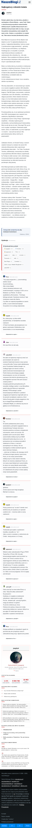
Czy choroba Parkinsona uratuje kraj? (13, 690)
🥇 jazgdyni (8, 248)
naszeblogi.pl (18, 783)
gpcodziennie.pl (6, 786)
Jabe (14, 255)
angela (7, 255)
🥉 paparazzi (8, 252)
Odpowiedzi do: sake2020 (12, 410)
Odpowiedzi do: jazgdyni (11, 496)
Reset (27, 825)
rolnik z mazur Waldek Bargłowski (13, 264)
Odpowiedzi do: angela (11, 334)
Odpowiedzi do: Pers (10, 638)
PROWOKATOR (7, 729)
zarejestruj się (15, 230)
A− (20, 825)
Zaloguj (5, 230)
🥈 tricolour (19, 248)
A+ (12, 825)
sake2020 (7, 267)
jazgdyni (9, 12)
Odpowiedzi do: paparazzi (12, 578)
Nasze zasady (5, 816)
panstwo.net (15, 781)
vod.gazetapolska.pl (7, 783)
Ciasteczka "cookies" (7, 819)
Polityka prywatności (7, 821)
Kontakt (3, 813)
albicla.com (24, 786)
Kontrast (4, 825)
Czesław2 (17, 261)
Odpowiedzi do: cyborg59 (12, 618)
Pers (18, 252)
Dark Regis (8, 261)
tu (14, 794)
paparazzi (9, 549)
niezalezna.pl (19, 779)
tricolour (8, 419)
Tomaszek (7, 258)
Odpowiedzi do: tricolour (11, 476)
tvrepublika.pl (16, 786)
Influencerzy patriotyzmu (10, 696)
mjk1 (16, 258)
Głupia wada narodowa (10, 693)
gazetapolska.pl (6, 781)
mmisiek (22, 255)
